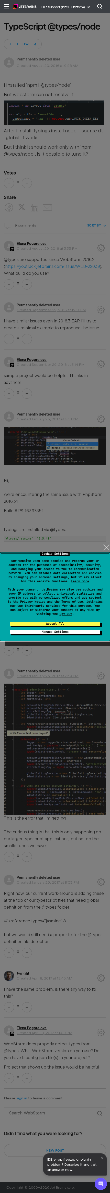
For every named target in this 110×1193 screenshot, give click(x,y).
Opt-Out (66, 614)
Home (25, 6)
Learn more (80, 581)
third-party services (42, 606)
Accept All (55, 624)
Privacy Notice (32, 602)
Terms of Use (72, 602)
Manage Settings (55, 632)
